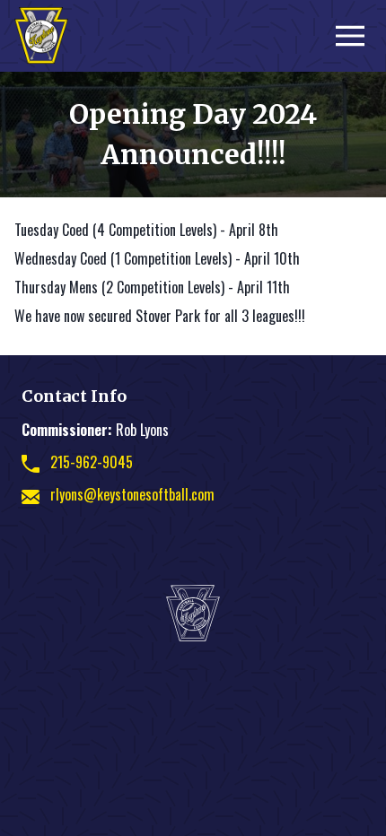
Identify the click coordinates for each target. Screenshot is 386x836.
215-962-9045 (91, 462)
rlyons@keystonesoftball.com (132, 494)
